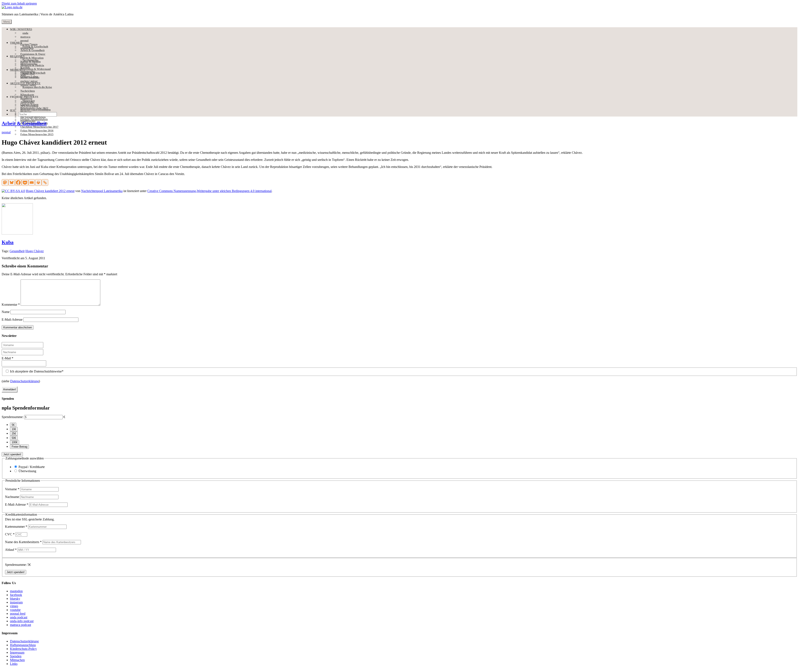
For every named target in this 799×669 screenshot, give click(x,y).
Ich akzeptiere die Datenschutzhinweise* (36, 371)
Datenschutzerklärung (24, 381)
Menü (6, 21)
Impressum (17, 652)
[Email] (31, 182)
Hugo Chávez (34, 251)
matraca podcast (20, 625)
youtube (15, 610)
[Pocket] (25, 182)
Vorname (12, 489)
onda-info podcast (21, 621)
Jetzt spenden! (12, 454)
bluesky (15, 598)
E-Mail (7, 358)
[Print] (38, 182)
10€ (14, 429)
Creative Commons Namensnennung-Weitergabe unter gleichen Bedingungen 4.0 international (209, 191)
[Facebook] (18, 182)
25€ (14, 433)
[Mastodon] (5, 182)
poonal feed (17, 613)
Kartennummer (16, 526)
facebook (16, 595)
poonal (6, 132)
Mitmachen (17, 660)
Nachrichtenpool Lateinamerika (102, 191)
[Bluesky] (11, 182)
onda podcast (18, 617)
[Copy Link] (45, 182)
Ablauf (11, 549)
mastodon (16, 591)
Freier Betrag (19, 446)
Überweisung (27, 471)
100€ (14, 442)
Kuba (8, 242)
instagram (16, 602)
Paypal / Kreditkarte (32, 467)
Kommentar (11, 304)
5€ (13, 424)
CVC (10, 534)
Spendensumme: (12, 417)
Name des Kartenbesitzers (23, 542)
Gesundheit (17, 251)
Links (13, 663)
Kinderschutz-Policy (23, 648)
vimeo (14, 606)
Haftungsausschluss (23, 645)
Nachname (12, 497)
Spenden (15, 656)
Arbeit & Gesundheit (24, 123)
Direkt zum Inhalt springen (19, 3)
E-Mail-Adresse (12, 319)
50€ (14, 437)
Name (6, 312)
